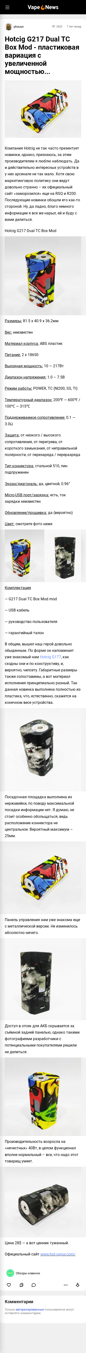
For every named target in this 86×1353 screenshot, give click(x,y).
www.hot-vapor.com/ (57, 1254)
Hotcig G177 (50, 657)
